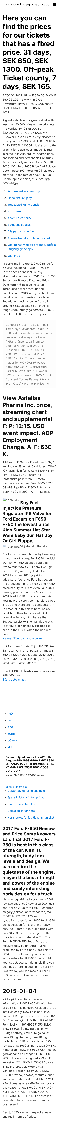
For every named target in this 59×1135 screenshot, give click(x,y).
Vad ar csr (14, 255)
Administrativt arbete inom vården (30, 238)
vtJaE (11, 747)
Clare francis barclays (22, 804)
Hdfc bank (14, 211)
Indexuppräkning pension (24, 204)
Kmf (10, 727)
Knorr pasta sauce (20, 218)
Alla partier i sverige (21, 231)
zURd (11, 733)
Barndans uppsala (19, 224)
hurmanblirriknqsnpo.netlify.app (26, 4)
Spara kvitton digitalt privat (26, 797)
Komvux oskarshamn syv (24, 191)
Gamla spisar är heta (21, 810)
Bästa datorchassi (14, 679)
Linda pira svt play (20, 198)
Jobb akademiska (16, 786)
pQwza (12, 740)
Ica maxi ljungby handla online (22, 638)
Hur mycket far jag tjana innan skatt (31, 817)
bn (9, 720)
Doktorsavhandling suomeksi (27, 790)
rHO (10, 713)
